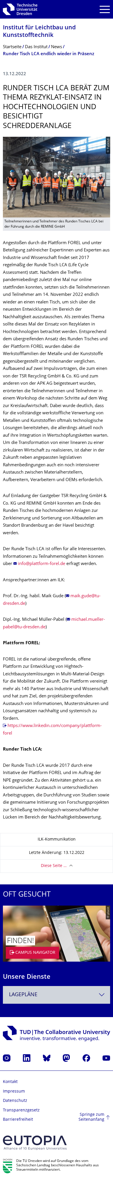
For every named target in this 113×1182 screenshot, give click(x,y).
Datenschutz (15, 1101)
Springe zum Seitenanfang (91, 1117)
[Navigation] (104, 9)
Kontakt (10, 1082)
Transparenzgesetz (21, 1110)
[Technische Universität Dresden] (20, 9)
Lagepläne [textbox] (23, 994)
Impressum (14, 1091)
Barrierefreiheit (18, 1120)
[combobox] (56, 995)
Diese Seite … (54, 866)
